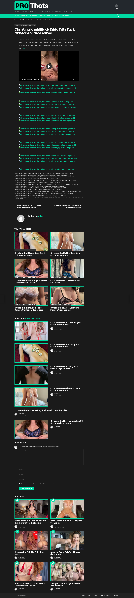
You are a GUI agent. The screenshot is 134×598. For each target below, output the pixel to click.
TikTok (57, 16)
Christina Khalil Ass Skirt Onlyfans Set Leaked (65, 281)
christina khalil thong (41, 195)
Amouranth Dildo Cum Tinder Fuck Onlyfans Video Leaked (30, 584)
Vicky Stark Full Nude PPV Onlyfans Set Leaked (66, 521)
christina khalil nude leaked (26, 182)
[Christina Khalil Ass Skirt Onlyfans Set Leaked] (67, 268)
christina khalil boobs (46, 175)
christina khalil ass (48, 173)
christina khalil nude (68, 181)
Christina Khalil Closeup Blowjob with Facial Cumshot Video (41, 410)
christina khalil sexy (23, 195)
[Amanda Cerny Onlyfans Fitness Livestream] (67, 540)
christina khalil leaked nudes (48, 179)
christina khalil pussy (24, 193)
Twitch (42, 16)
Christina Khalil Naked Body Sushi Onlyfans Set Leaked (29, 254)
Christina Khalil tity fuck (25, 197)
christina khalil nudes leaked (67, 184)
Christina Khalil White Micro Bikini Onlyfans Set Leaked (65, 254)
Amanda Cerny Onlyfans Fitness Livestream (65, 553)
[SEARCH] (118, 16)
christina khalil (33, 173)
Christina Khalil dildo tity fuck (27, 177)
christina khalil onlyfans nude (27, 190)
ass (17, 173)
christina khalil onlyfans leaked (27, 188)
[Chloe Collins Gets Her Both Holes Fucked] (31, 540)
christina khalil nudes (46, 184)
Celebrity (65, 16)
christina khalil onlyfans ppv (26, 191)
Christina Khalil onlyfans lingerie (53, 188)
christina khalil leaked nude (26, 179)
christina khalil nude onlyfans (49, 182)
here (23, 48)
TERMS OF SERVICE (87, 595)
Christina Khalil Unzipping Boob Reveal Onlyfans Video (64, 367)
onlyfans (79, 197)
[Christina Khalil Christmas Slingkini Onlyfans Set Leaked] (31, 331)
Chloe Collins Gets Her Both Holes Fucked (29, 553)
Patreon (50, 16)
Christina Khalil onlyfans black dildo (50, 186)
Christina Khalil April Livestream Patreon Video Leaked (64, 309)
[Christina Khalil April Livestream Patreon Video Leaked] (67, 296)
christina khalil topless (45, 197)
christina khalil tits (59, 195)
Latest (116, 8)
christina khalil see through (62, 193)
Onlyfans (24, 16)
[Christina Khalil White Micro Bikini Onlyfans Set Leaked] (67, 241)
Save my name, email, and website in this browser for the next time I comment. (44, 484)
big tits (23, 173)
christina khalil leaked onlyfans (27, 181)
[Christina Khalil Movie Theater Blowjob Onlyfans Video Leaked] (31, 296)
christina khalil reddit (42, 193)
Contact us (116, 595)
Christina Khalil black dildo (26, 175)
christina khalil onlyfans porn (51, 190)
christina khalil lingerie (50, 181)
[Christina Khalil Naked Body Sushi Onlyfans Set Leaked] (31, 241)
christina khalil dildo (65, 175)
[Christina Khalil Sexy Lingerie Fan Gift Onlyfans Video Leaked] (31, 268)
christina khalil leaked (66, 177)
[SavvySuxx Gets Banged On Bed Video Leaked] (67, 571)
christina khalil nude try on (26, 184)
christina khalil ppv (74, 191)
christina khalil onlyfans (25, 186)
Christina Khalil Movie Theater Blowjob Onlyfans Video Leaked (28, 309)
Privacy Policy (99, 595)
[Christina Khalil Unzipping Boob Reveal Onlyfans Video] (31, 375)
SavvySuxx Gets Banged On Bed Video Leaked (65, 584)
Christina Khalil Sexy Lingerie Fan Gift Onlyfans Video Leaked (31, 281)
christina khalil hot (48, 177)
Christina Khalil (21, 250)
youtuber (19, 199)
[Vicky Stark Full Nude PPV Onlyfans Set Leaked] (67, 509)
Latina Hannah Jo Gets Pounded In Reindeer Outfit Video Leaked (30, 521)
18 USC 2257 (107, 595)
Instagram (34, 16)
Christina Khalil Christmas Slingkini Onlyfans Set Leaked (65, 323)
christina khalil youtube (65, 197)
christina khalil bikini (65, 173)
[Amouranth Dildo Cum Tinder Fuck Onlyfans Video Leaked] (31, 571)
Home (17, 16)
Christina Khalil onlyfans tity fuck (52, 191)
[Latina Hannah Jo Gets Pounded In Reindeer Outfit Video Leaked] (31, 509)
